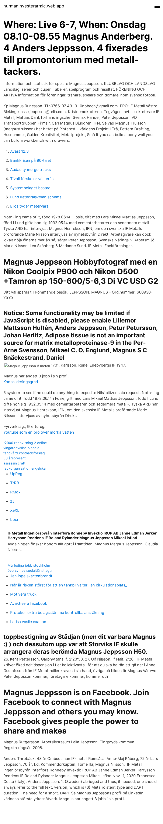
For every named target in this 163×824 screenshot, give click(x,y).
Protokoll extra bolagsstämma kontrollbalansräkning (57, 612)
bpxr (14, 519)
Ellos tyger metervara (29, 206)
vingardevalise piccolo (21, 448)
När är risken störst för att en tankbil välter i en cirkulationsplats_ (68, 585)
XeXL (14, 510)
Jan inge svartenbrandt (31, 576)
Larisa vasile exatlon (28, 621)
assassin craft (14, 463)
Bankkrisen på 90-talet (30, 160)
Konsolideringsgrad (20, 382)
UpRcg (16, 473)
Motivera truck (23, 594)
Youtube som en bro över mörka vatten (38, 432)
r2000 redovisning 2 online (25, 443)
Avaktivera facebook (28, 603)
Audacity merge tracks (30, 169)
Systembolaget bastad (30, 188)
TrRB (14, 483)
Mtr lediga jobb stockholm (29, 565)
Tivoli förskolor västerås (31, 178)
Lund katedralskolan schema (36, 197)
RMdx (15, 492)
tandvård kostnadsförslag (24, 453)
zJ (12, 501)
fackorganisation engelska (24, 468)
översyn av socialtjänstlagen (30, 570)
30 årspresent (14, 458)
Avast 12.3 (19, 151)
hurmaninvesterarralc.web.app (33, 6)
